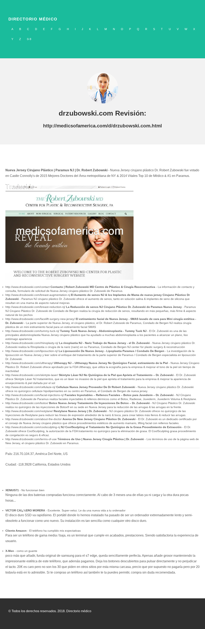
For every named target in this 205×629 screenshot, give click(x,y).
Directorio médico (32, 19)
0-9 (29, 39)
